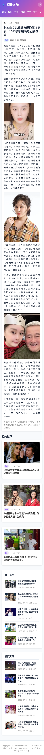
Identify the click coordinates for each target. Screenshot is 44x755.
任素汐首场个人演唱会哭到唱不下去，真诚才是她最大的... (28, 612)
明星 (23, 12)
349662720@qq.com (22, 748)
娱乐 (10, 12)
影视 (16, 12)
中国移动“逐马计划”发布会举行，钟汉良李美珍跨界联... (28, 678)
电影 (29, 12)
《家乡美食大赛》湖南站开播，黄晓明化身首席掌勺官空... (28, 724)
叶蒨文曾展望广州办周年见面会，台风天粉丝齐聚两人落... (28, 709)
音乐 (42, 12)
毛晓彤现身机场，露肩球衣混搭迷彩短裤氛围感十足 (28, 596)
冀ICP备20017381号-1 (22, 751)
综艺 (35, 12)
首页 (4, 12)
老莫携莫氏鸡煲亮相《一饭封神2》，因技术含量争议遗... (28, 693)
